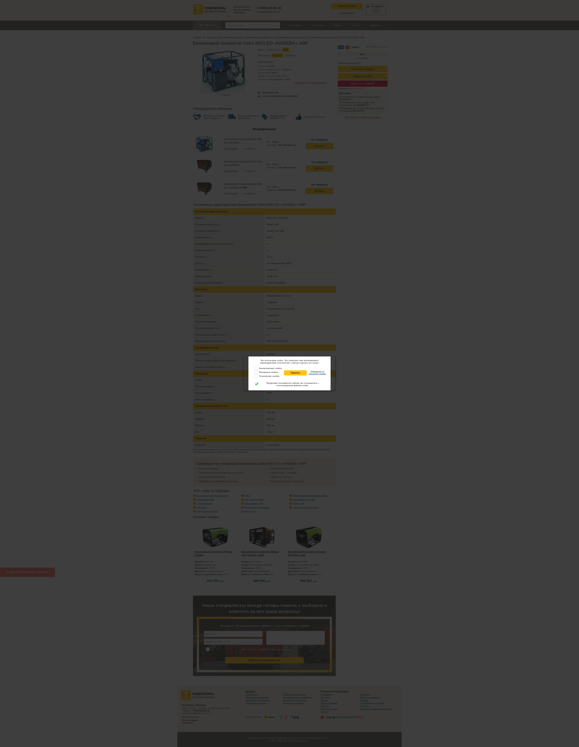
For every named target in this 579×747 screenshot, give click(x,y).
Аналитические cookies (270, 368)
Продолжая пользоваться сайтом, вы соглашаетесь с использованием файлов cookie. (292, 384)
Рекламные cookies (268, 372)
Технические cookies (269, 376)
